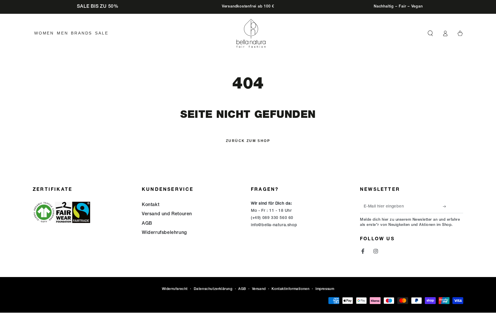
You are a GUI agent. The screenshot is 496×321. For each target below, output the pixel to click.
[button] (430, 33)
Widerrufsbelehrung (164, 233)
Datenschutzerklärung (213, 289)
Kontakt (150, 205)
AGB (147, 224)
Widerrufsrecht (175, 289)
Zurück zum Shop (248, 141)
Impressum (324, 289)
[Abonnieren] (446, 206)
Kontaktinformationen (290, 289)
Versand (259, 289)
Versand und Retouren (167, 214)
